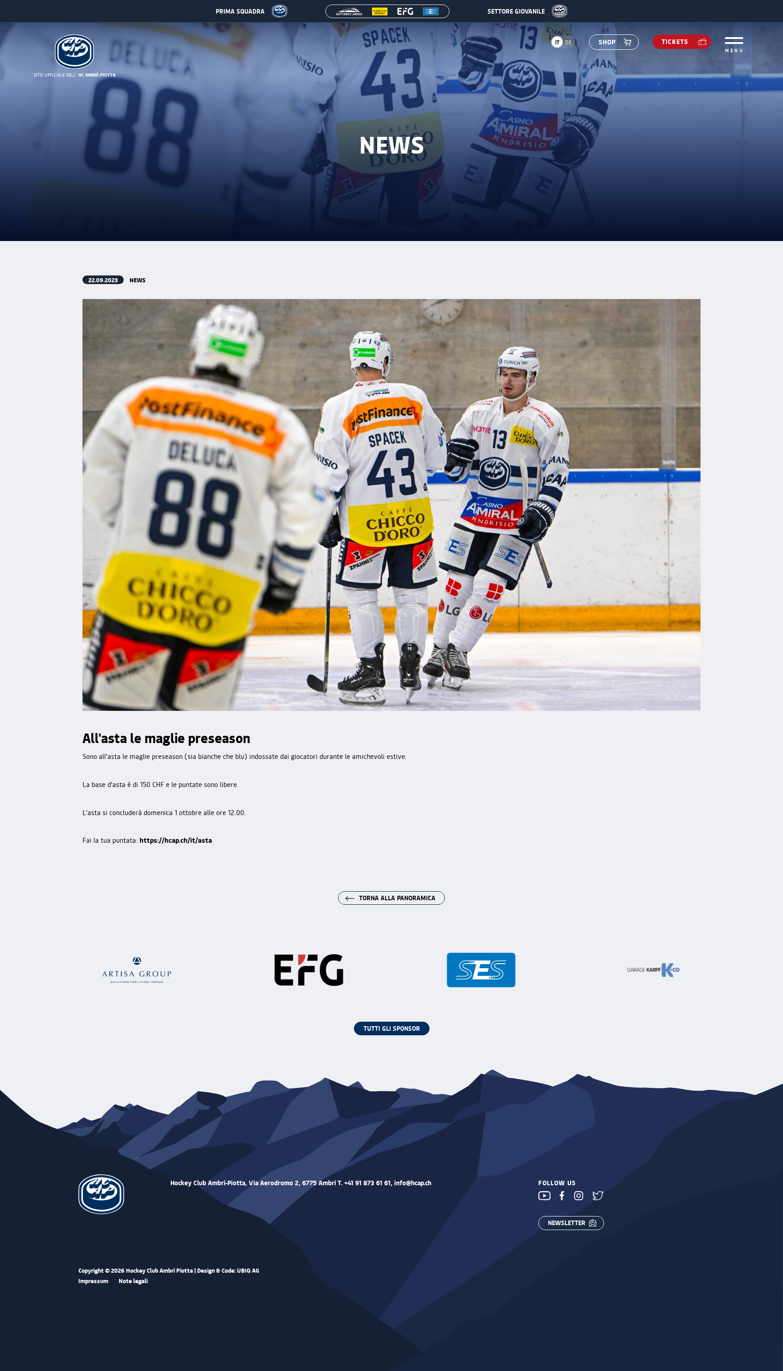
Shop (607, 42)
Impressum (93, 1281)
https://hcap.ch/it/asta (176, 840)
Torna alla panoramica (397, 897)
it (557, 42)
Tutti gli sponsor (391, 1028)
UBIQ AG (248, 1270)
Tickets (675, 41)
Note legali (133, 1281)
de (568, 42)
